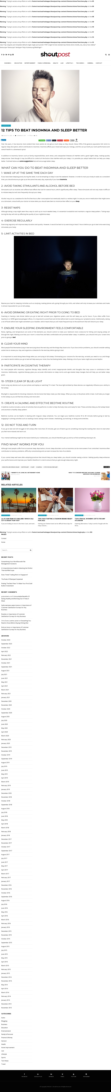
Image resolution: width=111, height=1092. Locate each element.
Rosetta (3, 614)
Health (55, 63)
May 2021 (4, 682)
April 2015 (4, 962)
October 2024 (5, 640)
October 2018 (5, 801)
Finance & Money (6, 1037)
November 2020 (6, 705)
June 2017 (4, 862)
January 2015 (5, 973)
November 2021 (6, 659)
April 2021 (4, 686)
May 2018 (4, 820)
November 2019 (6, 751)
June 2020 (4, 724)
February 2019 (6, 785)
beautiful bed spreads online (11, 467)
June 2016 (4, 908)
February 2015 (6, 969)
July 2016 (4, 904)
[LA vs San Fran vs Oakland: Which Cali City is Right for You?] (18, 500)
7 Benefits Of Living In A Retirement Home (25, 473)
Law (62, 63)
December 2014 (6, 977)
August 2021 (5, 670)
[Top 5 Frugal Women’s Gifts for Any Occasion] (92, 500)
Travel (3, 1064)
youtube (73, 1076)
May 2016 (4, 912)
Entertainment (30, 63)
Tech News (80, 63)
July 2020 (4, 720)
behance (51, 1076)
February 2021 (6, 693)
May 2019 (4, 774)
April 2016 (4, 916)
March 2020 (5, 736)
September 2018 (6, 805)
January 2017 (5, 881)
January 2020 (5, 743)
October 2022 (5, 648)
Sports (3, 1057)
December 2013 (6, 1004)
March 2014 (5, 992)
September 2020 (6, 713)
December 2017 (6, 839)
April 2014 (4, 988)
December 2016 (6, 885)
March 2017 (5, 874)
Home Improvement (7, 1047)
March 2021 (5, 690)
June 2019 (4, 770)
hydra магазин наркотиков (10, 605)
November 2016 (6, 889)
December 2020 (6, 701)
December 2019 (6, 747)
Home (3, 542)
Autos (3, 1018)
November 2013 (6, 1008)
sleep (77, 201)
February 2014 (6, 996)
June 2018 (4, 816)
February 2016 (6, 923)
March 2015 (5, 965)
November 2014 (6, 981)
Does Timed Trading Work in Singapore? (14, 575)
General (90, 63)
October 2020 (5, 709)
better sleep (25, 467)
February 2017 (6, 877)
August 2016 (5, 900)
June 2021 (4, 678)
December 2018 (6, 793)
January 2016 (5, 927)
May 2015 (4, 958)
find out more (5, 627)
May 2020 (4, 728)
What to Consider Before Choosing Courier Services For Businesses (84, 474)
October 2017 (5, 847)
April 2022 (4, 651)
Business (8, 63)
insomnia (63, 179)
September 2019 (6, 759)
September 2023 (6, 644)
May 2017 (4, 866)
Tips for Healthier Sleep (51, 467)
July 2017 (4, 858)
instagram (86, 1076)
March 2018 (5, 828)
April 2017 (4, 870)
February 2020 (6, 739)
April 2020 (4, 732)
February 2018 (6, 831)
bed (14, 337)
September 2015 (6, 942)
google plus (38, 1076)
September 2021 (6, 667)
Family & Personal (44, 63)
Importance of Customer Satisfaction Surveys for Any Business (16, 607)
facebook (24, 1076)
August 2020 (5, 716)
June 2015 (4, 954)
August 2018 (5, 808)
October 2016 (5, 893)
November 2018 (6, 797)
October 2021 (5, 663)
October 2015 (5, 939)
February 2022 (6, 655)
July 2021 (4, 674)
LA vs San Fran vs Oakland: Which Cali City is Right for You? (17, 519)
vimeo (62, 1076)
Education (18, 63)
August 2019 (5, 762)
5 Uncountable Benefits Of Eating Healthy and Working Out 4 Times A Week (15, 598)
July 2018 (4, 812)
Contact (99, 63)
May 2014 (4, 985)
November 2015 (6, 935)
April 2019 (4, 778)
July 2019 (4, 766)
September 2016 (6, 897)
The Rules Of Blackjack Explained (12, 579)
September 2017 (6, 851)
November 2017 (6, 843)
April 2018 (4, 824)
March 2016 (5, 920)
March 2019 (5, 782)
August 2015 (5, 946)
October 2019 (5, 755)
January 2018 (5, 835)
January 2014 (5, 1000)
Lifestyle (69, 63)
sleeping (39, 467)
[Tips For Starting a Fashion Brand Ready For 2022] (55, 500)
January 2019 (5, 789)
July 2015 (4, 950)
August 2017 (5, 854)
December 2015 (6, 931)
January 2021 (5, 697)
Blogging (4, 1021)
